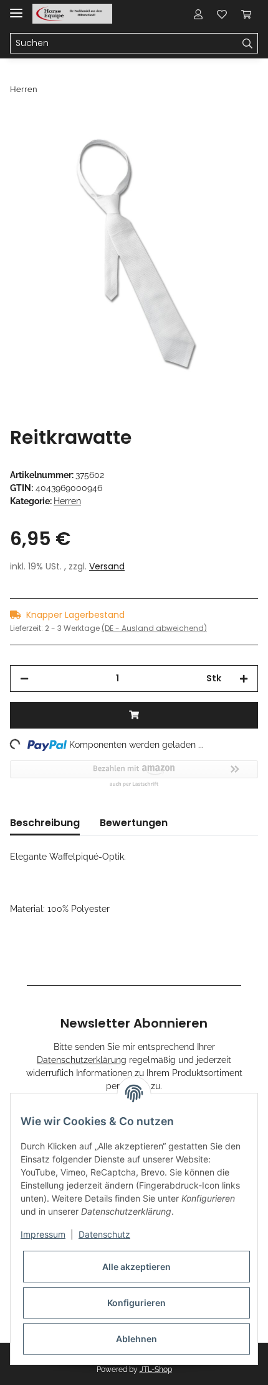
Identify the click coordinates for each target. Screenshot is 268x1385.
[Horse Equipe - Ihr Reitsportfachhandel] (72, 14)
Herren (67, 501)
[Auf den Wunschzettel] (232, 153)
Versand (107, 566)
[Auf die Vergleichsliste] (199, 153)
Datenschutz (104, 1234)
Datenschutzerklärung (82, 1060)
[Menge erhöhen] (243, 678)
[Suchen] (247, 43)
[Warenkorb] (246, 13)
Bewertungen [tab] (134, 823)
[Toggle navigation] (16, 8)
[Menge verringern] (24, 678)
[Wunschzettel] (222, 13)
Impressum (43, 1234)
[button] (198, 13)
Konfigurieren (136, 1302)
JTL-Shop (156, 1369)
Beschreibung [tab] (45, 823)
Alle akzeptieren (136, 1266)
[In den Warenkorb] (20, 122)
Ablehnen (136, 1338)
